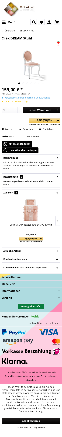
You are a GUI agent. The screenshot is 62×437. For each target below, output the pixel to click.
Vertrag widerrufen (31, 306)
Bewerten (27, 129)
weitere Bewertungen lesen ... (44, 323)
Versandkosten (24, 376)
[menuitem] (8, 22)
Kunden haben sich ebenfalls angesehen (25, 267)
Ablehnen (22, 427)
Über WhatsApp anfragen (22, 150)
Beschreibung (10, 157)
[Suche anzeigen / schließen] (33, 22)
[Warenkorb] (57, 22)
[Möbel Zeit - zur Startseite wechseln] (19, 9)
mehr (6, 168)
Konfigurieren (37, 427)
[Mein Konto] (49, 22)
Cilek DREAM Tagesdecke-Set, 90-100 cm (31, 224)
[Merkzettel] (41, 22)
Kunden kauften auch (15, 259)
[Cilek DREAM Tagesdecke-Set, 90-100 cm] (31, 210)
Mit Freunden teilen (19, 143)
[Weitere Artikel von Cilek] (58, 43)
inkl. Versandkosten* (20, 93)
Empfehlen (48, 129)
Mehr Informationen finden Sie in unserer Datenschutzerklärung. (35, 410)
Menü (11, 22)
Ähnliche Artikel (12, 250)
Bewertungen (10, 176)
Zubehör (10, 192)
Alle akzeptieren (31, 420)
